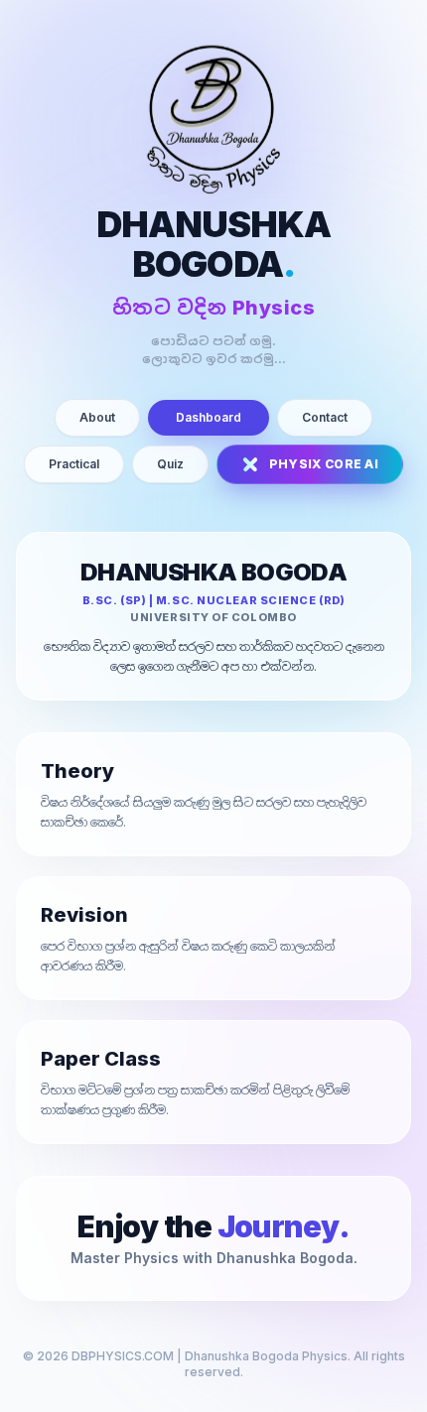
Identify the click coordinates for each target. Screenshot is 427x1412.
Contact (325, 417)
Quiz (170, 463)
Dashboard (208, 417)
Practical (74, 463)
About (97, 417)
